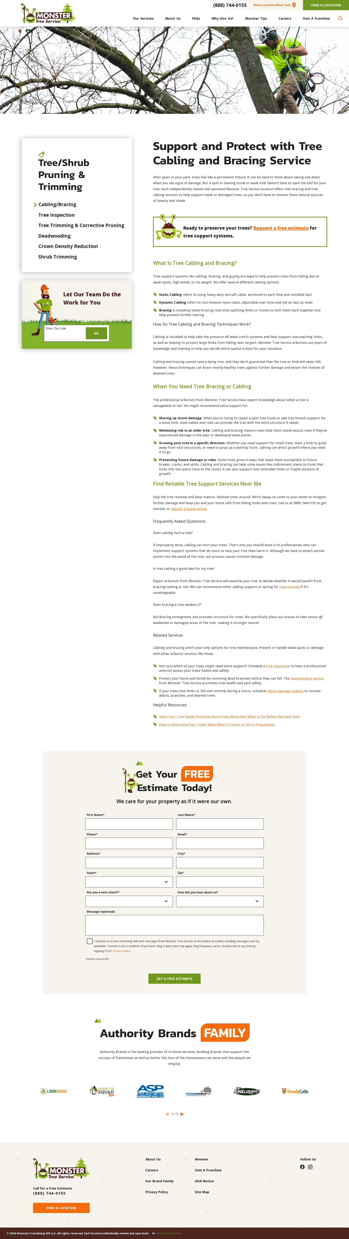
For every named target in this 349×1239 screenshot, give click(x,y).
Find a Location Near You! (271, 5)
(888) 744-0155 (230, 5)
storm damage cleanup (285, 691)
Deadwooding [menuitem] (54, 236)
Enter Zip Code (56, 328)
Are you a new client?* (103, 892)
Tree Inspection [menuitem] (56, 215)
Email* (182, 834)
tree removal (289, 587)
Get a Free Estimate (174, 978)
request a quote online (188, 509)
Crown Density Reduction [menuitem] (68, 246)
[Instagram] (310, 1167)
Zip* (181, 873)
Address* (93, 854)
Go (96, 333)
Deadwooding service (307, 678)
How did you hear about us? (198, 892)
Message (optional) (101, 912)
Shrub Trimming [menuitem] (57, 256)
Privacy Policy (121, 951)
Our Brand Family (159, 1181)
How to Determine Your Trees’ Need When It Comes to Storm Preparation (217, 724)
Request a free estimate (281, 228)
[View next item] (182, 1114)
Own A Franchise (208, 1170)
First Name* (96, 815)
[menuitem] (143, 18)
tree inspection (278, 666)
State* (92, 873)
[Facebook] (302, 1167)
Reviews (201, 1159)
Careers (151, 1170)
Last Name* (186, 815)
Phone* (92, 834)
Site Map (202, 1192)
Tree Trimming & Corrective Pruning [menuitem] (81, 225)
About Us (153, 1159)
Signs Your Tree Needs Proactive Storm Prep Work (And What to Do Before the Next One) (229, 716)
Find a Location (61, 1208)
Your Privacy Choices (168, 1233)
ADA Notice (204, 1181)
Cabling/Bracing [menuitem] (57, 204)
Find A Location (326, 5)
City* (181, 854)
